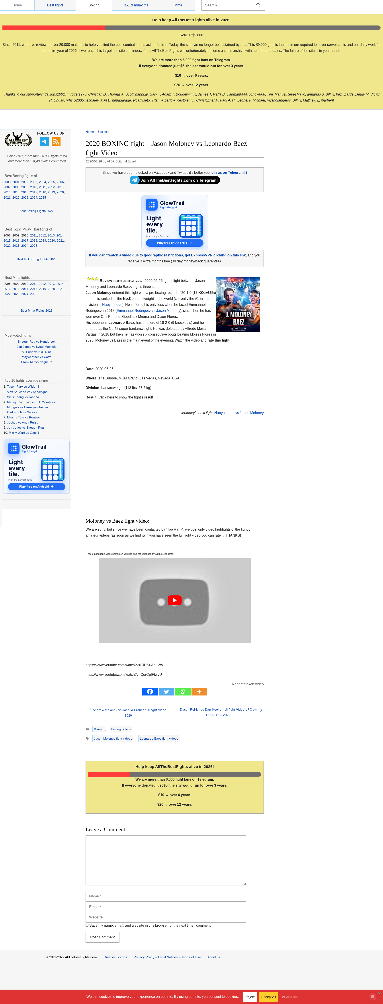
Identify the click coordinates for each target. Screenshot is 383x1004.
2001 (16, 182)
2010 (33, 187)
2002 (24, 182)
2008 (16, 187)
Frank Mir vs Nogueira (36, 362)
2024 (33, 197)
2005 (51, 182)
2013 (60, 187)
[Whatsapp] (183, 691)
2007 (7, 187)
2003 (33, 182)
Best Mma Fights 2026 (37, 310)
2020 (60, 192)
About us (213, 957)
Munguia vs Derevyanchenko (27, 407)
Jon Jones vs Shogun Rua (25, 427)
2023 (24, 197)
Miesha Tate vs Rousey (23, 417)
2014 (7, 192)
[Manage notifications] (372, 996)
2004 (42, 182)
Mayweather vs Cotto (36, 357)
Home (17, 5)
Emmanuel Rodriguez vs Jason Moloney (148, 311)
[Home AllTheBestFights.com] (18, 145)
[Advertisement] (143, 472)
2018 (42, 192)
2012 (51, 187)
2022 (16, 197)
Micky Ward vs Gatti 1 (24, 432)
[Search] (258, 5)
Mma (178, 5)
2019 (51, 192)
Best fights (55, 5)
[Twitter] (166, 691)
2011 (42, 187)
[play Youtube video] (175, 600)
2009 (24, 187)
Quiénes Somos (115, 957)
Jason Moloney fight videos (113, 738)
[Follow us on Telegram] (45, 144)
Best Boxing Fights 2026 (37, 211)
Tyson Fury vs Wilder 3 (23, 386)
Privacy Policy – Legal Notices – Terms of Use (167, 957)
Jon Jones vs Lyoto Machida (37, 346)
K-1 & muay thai (136, 5)
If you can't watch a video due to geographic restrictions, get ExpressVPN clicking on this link (167, 255)
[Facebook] (150, 691)
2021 (7, 197)
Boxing (94, 5)
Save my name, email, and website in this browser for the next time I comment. (150, 925)
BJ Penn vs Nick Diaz (36, 352)
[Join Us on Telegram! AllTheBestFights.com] (175, 183)
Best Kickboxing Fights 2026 (37, 259)
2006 (60, 182)
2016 (24, 192)
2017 (33, 192)
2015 (16, 192)
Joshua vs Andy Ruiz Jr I (24, 422)
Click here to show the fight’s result (119, 397)
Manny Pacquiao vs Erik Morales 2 (31, 402)
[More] (199, 691)
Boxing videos (121, 729)
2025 (42, 197)
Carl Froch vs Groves (22, 412)
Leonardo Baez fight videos (159, 738)
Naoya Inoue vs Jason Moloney (239, 413)
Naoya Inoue (112, 305)
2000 (7, 182)
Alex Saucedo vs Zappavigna (27, 392)
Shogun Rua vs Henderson (37, 341)
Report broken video (248, 684)
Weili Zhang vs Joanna (23, 397)
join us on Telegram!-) (229, 172)
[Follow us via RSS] (57, 144)
